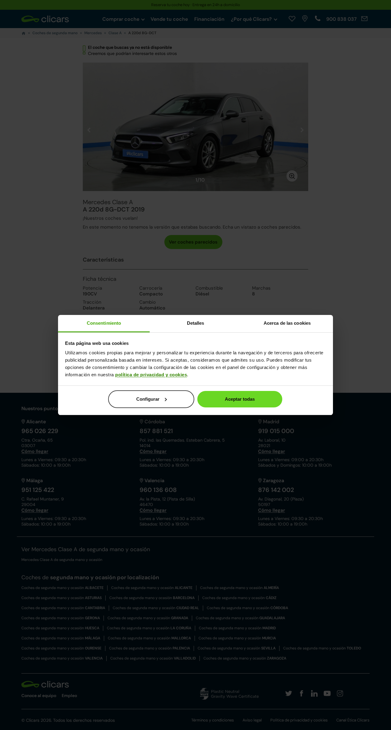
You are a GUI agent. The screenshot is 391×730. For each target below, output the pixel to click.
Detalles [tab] (195, 323)
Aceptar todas (240, 399)
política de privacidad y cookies (151, 374)
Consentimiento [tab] (104, 323)
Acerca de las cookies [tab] (287, 323)
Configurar (147, 399)
